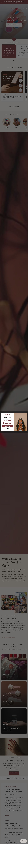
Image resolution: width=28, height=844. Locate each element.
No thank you (7, 428)
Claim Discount (7, 426)
